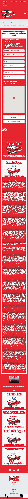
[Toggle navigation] (25, 14)
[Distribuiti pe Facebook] (3, 130)
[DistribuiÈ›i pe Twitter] (5, 130)
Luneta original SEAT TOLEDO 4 (11, 40)
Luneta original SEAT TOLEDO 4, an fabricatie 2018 (13, 46)
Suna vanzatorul (14, 121)
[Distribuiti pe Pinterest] (6, 130)
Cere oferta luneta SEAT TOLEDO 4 (14, 117)
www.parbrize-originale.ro (12, 181)
